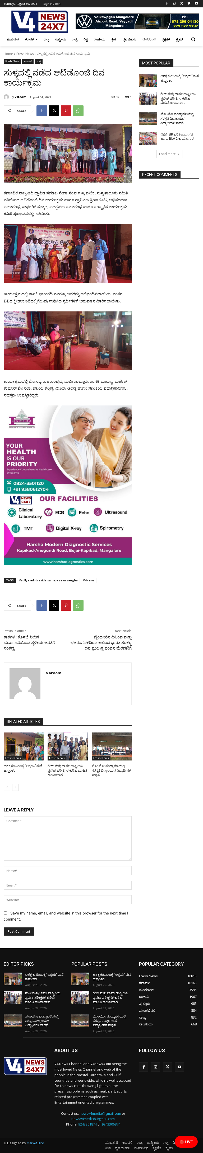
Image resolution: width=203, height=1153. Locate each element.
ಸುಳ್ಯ (38, 61)
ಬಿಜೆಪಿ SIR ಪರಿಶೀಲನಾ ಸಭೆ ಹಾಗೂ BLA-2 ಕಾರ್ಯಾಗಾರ (177, 137)
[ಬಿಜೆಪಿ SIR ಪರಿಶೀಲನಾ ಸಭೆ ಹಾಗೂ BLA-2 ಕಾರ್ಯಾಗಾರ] (148, 138)
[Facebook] (167, 4)
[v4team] (7, 97)
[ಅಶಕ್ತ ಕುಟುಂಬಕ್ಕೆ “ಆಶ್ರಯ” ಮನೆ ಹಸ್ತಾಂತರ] (24, 746)
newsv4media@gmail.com (100, 1113)
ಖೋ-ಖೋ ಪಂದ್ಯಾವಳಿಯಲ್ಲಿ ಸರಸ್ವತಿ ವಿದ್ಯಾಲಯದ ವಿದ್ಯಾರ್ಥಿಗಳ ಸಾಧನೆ (111, 770)
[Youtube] (196, 4)
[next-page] (15, 787)
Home (8, 54)
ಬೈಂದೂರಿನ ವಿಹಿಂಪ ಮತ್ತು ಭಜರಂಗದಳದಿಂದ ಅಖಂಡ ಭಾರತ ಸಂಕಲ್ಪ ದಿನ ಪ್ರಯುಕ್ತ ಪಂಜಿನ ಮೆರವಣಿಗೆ (101, 643)
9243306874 (111, 1124)
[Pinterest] (66, 110)
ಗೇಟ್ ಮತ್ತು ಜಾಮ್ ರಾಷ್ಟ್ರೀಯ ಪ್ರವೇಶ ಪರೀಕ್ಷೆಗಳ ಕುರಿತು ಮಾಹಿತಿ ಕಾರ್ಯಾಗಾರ (67, 770)
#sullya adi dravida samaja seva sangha (48, 580)
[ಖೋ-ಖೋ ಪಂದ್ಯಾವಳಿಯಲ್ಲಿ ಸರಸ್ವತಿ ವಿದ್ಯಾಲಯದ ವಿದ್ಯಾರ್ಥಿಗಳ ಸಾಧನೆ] (112, 746)
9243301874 (87, 1124)
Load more (167, 154)
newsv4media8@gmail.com (93, 1118)
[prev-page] (7, 787)
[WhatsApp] (78, 110)
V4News (88, 580)
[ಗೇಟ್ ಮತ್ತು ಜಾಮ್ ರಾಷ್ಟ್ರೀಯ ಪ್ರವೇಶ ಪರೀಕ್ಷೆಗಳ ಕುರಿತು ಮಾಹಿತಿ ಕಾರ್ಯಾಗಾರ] (67, 746)
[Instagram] (174, 4)
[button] (193, 39)
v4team (20, 97)
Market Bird (35, 1143)
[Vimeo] (189, 4)
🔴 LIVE (186, 1142)
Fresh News (25, 54)
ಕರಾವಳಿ (28, 61)
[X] (182, 4)
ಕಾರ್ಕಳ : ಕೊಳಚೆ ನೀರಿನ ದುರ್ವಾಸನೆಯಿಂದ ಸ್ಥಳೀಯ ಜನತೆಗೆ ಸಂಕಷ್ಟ (29, 643)
